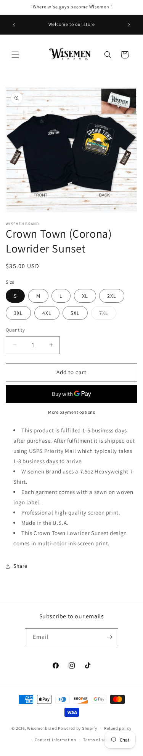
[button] (15, 54)
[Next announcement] (129, 24)
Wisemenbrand (42, 728)
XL (85, 295)
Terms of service (99, 739)
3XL (18, 313)
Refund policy (117, 728)
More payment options (71, 412)
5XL (75, 313)
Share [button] (20, 565)
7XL (107, 314)
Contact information (55, 739)
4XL (46, 313)
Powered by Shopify (77, 728)
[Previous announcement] (14, 24)
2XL (111, 295)
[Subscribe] (109, 637)
